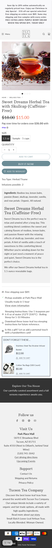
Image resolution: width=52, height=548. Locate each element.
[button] (22, 93)
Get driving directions (26, 457)
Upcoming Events (26, 461)
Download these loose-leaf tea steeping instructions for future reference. (26, 323)
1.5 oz (6, 138)
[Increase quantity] (13, 149)
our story (35, 514)
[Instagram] (23, 420)
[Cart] (49, 34)
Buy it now (26, 164)
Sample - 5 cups (20, 138)
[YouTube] (35, 420)
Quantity (8, 144)
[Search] (43, 34)
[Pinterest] (29, 420)
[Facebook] (17, 420)
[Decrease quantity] (4, 149)
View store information (17, 305)
